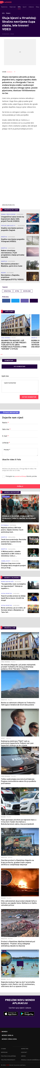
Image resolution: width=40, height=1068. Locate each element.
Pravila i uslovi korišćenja (30, 1060)
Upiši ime (5, 376)
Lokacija (6, 443)
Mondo (4, 1032)
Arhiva (23, 1056)
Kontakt (24, 1052)
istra (17, 291)
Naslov (5, 423)
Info (3, 13)
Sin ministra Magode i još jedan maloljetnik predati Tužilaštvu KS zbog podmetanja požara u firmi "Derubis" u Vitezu (13, 345)
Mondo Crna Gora (9, 1039)
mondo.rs (9, 72)
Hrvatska (7, 291)
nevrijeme (27, 291)
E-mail (5, 436)
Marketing (24, 1049)
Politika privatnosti (8, 1060)
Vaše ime (6, 429)
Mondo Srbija (7, 1035)
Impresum (4, 1052)
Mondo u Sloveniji (12, 578)
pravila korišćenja (20, 476)
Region (8, 13)
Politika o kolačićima (8, 1056)
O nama (3, 1049)
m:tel (7, 1065)
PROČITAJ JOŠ (9, 628)
